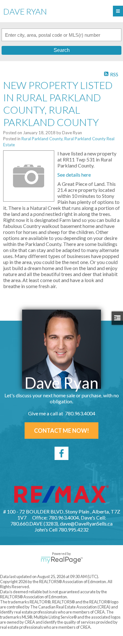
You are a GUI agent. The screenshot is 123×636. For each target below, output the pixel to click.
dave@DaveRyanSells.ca (86, 523)
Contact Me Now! (61, 430)
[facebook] (61, 453)
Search (62, 50)
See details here (74, 175)
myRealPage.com (61, 560)
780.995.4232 (73, 529)
